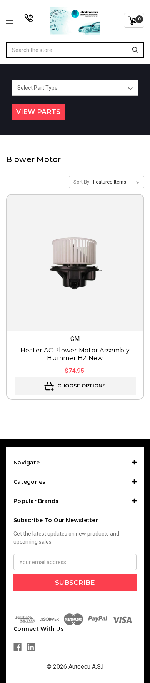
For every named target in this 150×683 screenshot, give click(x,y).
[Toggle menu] (19, 20)
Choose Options (81, 385)
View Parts (38, 111)
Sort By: (81, 182)
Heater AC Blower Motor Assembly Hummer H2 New (75, 354)
